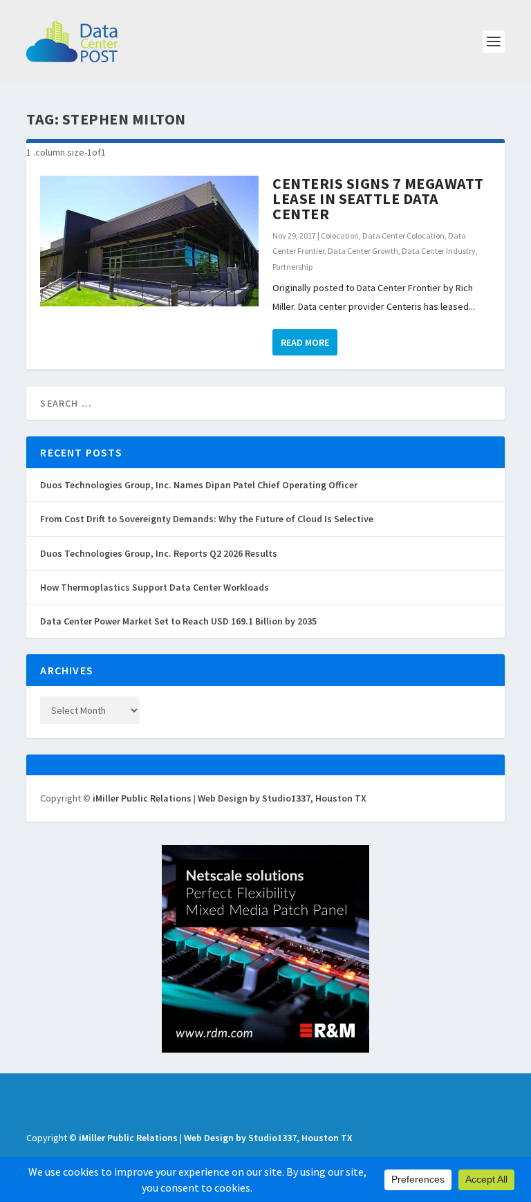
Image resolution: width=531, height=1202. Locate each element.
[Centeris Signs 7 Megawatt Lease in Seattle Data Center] (149, 241)
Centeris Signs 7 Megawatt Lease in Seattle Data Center (378, 198)
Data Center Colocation (403, 235)
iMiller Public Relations (142, 798)
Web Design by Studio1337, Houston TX (282, 798)
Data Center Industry (439, 251)
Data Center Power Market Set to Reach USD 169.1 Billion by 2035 (178, 621)
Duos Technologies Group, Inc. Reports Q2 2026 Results (158, 553)
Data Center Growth (363, 251)
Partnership (292, 266)
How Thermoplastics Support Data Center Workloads (154, 587)
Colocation (340, 235)
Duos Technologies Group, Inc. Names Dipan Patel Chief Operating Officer (198, 485)
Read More (305, 342)
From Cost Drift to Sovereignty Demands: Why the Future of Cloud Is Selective (206, 518)
